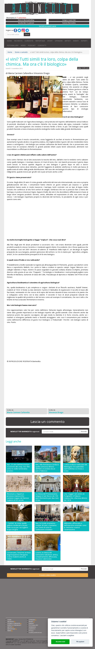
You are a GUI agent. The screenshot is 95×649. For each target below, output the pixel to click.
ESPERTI (84, 41)
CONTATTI (42, 45)
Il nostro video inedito (47, 575)
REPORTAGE (40, 41)
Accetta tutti (60, 642)
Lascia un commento (47, 421)
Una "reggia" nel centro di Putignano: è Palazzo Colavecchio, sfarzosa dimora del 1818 (75, 497)
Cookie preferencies (35, 632)
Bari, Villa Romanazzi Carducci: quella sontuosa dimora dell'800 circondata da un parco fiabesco (47, 467)
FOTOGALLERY (12, 45)
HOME (9, 41)
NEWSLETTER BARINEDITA (24, 431)
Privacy (31, 630)
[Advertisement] (47, 220)
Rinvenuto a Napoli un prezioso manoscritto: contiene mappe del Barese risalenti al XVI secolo (18, 497)
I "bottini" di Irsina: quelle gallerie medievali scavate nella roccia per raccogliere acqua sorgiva (17, 526)
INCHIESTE (18, 41)
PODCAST (32, 45)
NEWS (9, 630)
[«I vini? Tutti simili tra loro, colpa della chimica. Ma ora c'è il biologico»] (35, 97)
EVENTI (76, 41)
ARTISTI (68, 41)
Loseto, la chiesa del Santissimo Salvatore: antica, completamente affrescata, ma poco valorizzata (46, 555)
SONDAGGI (32, 627)
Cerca (27, 34)
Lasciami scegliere (67, 635)
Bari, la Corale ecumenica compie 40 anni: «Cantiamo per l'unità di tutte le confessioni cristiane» (46, 526)
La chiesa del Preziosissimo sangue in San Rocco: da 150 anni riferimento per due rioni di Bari (47, 497)
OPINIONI (58, 41)
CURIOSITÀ (29, 41)
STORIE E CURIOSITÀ (14, 623)
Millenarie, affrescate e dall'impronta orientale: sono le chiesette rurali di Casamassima (75, 526)
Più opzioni (80, 642)
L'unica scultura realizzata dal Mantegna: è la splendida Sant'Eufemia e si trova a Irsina (75, 467)
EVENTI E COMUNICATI (14, 625)
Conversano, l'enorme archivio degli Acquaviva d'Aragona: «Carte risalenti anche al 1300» (19, 555)
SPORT (50, 41)
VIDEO (23, 45)
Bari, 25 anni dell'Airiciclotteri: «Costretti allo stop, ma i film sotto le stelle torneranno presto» (18, 467)
